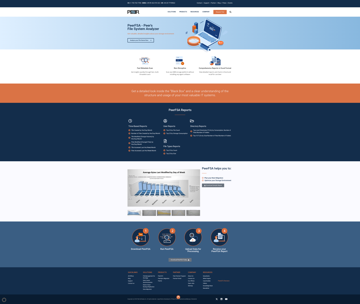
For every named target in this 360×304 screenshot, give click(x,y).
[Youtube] (226, 299)
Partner (213, 3)
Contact (200, 3)
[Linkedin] (221, 299)
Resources (207, 272)
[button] (230, 12)
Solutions (147, 272)
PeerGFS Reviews (224, 281)
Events (230, 3)
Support (207, 3)
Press (224, 3)
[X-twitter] (216, 299)
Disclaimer (194, 299)
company (192, 272)
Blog (219, 3)
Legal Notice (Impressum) (163, 299)
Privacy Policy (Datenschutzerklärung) (181, 299)
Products (162, 272)
